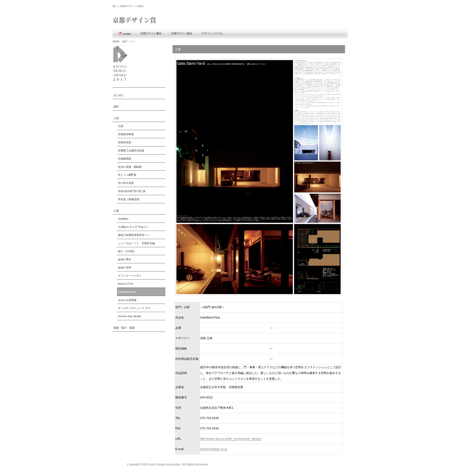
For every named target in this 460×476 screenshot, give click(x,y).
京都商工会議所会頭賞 (131, 150)
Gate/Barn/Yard (127, 291)
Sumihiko (123, 218)
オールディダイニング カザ (134, 308)
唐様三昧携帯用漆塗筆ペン (134, 235)
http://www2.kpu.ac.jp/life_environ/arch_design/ (230, 438)
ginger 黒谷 (124, 259)
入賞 (116, 118)
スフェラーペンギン (130, 275)
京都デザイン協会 (181, 33)
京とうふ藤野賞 (127, 174)
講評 (116, 106)
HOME (127, 34)
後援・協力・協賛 (124, 327)
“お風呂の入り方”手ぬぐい (133, 226)
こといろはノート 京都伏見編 (136, 243)
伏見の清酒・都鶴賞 (130, 166)
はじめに (119, 95)
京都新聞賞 (124, 158)
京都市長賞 (124, 142)
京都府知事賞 (126, 134)
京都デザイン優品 (150, 33)
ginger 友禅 (124, 267)
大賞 (120, 126)
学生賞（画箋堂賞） (130, 199)
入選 (116, 210)
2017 (124, 41)
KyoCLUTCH (125, 283)
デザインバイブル (212, 33)
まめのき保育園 (127, 300)
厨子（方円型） (127, 251)
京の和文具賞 (126, 182)
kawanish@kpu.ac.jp (213, 449)
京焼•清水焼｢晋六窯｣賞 (131, 191)
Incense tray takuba (129, 316)
